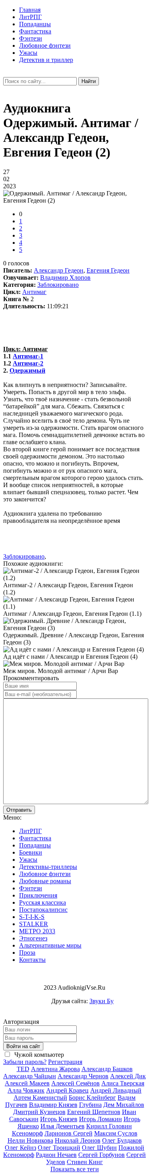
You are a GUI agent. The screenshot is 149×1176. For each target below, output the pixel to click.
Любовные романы (45, 881)
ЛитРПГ (30, 17)
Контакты (32, 959)
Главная (30, 9)
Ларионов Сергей (69, 1133)
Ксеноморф (27, 1133)
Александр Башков (107, 1069)
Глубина (90, 1104)
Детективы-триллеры (48, 866)
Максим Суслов (115, 1133)
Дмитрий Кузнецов (39, 1111)
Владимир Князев (53, 1104)
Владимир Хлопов (65, 277)
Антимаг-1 (28, 356)
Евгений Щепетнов (93, 1111)
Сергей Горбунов (101, 1154)
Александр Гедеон (58, 270)
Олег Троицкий (59, 1147)
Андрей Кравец (67, 1090)
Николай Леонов (78, 1140)
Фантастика (35, 31)
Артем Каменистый (40, 1097)
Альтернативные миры (50, 945)
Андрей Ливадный (115, 1090)
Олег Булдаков (122, 1140)
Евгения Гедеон (108, 270)
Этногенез (33, 938)
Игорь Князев (58, 1119)
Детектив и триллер (46, 59)
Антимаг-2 (28, 363)
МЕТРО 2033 (37, 931)
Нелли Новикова (30, 1140)
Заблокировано (58, 284)
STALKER (33, 924)
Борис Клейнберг (92, 1097)
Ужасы (28, 52)
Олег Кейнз (20, 1147)
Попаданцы (35, 24)
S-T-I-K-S (32, 916)
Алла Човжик (26, 1090)
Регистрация (65, 1061)
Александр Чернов (83, 1076)
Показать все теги (74, 1169)
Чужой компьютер (38, 1054)
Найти (88, 81)
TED (23, 1069)
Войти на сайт (23, 1046)
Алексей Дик (128, 1076)
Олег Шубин (99, 1147)
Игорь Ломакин (100, 1119)
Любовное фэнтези (45, 45)
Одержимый (27, 370)
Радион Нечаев (56, 1154)
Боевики (30, 852)
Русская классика (42, 902)
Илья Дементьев (63, 1126)
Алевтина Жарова (55, 1069)
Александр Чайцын (29, 1076)
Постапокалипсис (43, 909)
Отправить (19, 810)
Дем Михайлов (123, 1104)
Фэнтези (30, 38)
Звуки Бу (101, 1001)
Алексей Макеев (27, 1083)
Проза (27, 952)
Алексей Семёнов (75, 1083)
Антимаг (34, 291)
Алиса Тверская (122, 1083)
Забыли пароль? (24, 1061)
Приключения (38, 895)
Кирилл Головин (109, 1126)
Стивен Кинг (85, 1162)
